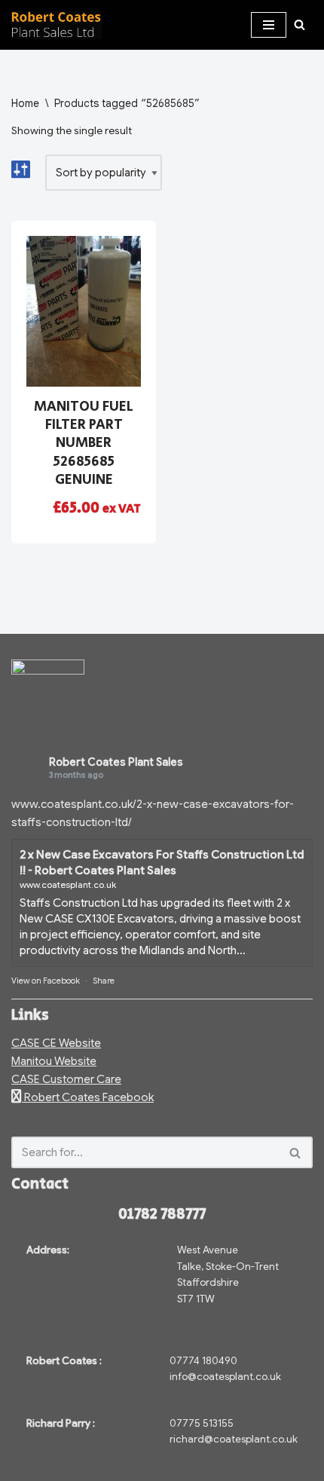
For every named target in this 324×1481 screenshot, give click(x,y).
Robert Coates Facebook (88, 1097)
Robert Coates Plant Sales (116, 762)
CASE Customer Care (66, 1079)
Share (104, 980)
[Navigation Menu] (268, 25)
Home (25, 103)
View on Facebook (45, 980)
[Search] (299, 24)
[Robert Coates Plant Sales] (56, 25)
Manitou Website (53, 1061)
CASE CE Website (56, 1043)
